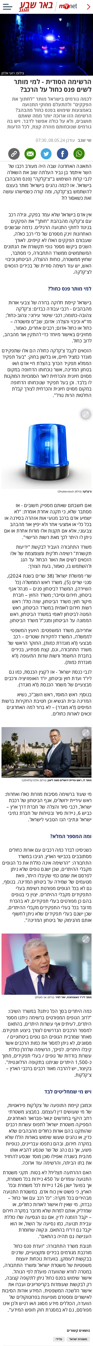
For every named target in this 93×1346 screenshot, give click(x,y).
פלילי (59, 1339)
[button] (46, 744)
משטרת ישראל (78, 1339)
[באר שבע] (46, 10)
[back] (88, 7)
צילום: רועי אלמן (13, 73)
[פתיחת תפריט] (7, 7)
